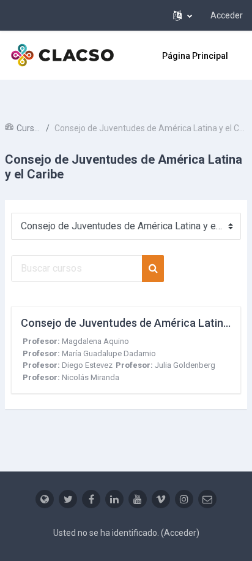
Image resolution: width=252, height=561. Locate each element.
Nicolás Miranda (90, 377)
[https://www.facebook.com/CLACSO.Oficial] (91, 499)
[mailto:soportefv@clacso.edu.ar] (207, 499)
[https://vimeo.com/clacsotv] (161, 499)
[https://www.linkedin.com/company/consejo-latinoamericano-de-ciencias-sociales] (114, 499)
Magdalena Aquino (95, 341)
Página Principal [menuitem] (195, 56)
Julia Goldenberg (185, 365)
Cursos (29, 128)
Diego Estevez (87, 365)
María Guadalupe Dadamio (109, 353)
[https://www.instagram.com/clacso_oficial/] (184, 499)
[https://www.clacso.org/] (44, 499)
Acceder (226, 15)
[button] (183, 15)
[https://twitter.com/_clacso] (68, 499)
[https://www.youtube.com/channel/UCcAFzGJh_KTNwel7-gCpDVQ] (137, 499)
